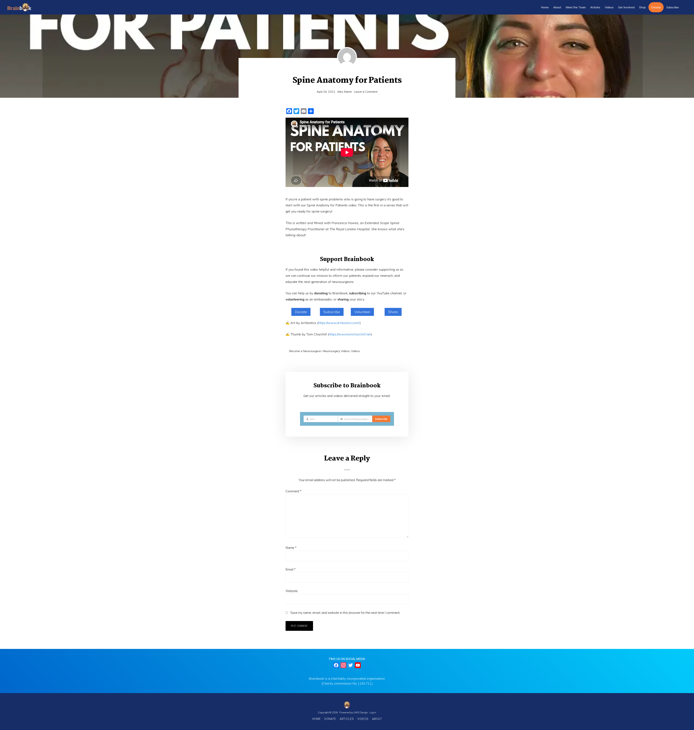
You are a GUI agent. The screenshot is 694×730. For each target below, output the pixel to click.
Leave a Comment (366, 91)
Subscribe (332, 312)
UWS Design (361, 712)
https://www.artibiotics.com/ (339, 323)
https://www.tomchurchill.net (350, 334)
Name (291, 548)
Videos (355, 351)
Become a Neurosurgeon (305, 351)
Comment (293, 491)
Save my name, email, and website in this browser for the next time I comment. (345, 613)
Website (292, 591)
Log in (372, 712)
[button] (684, 7)
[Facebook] (336, 665)
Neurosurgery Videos (336, 351)
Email (290, 569)
